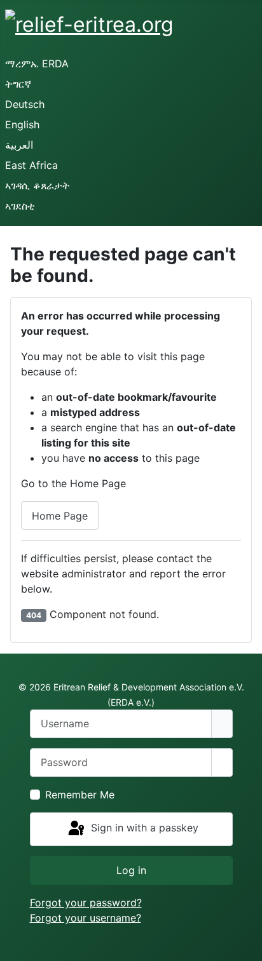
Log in (131, 870)
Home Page (60, 515)
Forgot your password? (86, 902)
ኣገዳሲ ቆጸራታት (37, 185)
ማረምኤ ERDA (37, 63)
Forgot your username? (85, 917)
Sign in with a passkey (143, 828)
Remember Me (79, 794)
